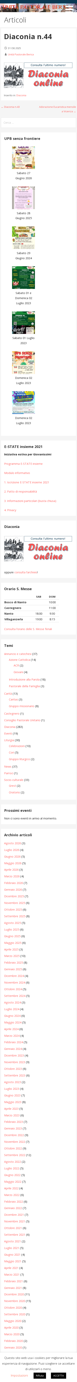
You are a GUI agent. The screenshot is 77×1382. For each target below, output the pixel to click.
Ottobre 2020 (13, 1307)
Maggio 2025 (12, 943)
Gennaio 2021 (13, 1288)
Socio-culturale (13, 780)
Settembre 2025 (14, 916)
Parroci (8, 773)
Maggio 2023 (12, 1102)
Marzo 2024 (12, 1036)
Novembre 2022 (14, 1142)
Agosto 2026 (12, 843)
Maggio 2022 (12, 1181)
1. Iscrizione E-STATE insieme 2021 (26, 482)
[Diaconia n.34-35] (38, 548)
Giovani (18, 672)
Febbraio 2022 (13, 1201)
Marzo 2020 (12, 1334)
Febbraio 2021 (13, 1281)
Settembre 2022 (14, 1155)
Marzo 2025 (12, 956)
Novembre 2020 (14, 1301)
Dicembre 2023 (14, 1055)
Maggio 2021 (12, 1261)
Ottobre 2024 (13, 989)
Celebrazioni (17, 746)
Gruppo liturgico (19, 759)
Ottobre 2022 (13, 1148)
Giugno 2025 (12, 936)
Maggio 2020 (12, 1321)
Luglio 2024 (11, 1009)
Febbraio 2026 (13, 883)
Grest (12, 786)
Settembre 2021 (14, 1234)
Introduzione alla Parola (24, 679)
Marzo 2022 (12, 1195)
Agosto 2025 (12, 923)
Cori (11, 752)
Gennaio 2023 (13, 1128)
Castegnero (11, 713)
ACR (16, 665)
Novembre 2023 (14, 1062)
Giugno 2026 (12, 856)
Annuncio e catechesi (17, 654)
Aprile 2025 (11, 949)
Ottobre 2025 (13, 909)
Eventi (8, 733)
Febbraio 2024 (13, 1042)
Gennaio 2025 (13, 969)
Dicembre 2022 (14, 1135)
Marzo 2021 (12, 1274)
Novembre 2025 (14, 903)
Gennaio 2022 (13, 1208)
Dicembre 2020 (14, 1294)
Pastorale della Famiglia (24, 686)
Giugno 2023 (12, 1095)
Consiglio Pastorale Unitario (22, 720)
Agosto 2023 (12, 1082)
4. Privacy (10, 510)
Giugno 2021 (12, 1254)
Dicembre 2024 (14, 976)
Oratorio (14, 792)
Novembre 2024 (14, 982)
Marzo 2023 (12, 1115)
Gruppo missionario (21, 706)
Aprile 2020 (11, 1327)
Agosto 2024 (12, 1002)
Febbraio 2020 (13, 1341)
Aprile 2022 (11, 1188)
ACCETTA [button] (58, 1375)
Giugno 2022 (12, 1175)
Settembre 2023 (14, 1075)
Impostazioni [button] (19, 1375)
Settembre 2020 (14, 1314)
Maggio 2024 (12, 1022)
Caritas (13, 699)
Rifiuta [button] (40, 1375)
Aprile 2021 (11, 1268)
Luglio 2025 (11, 929)
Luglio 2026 (11, 850)
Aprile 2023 (11, 1108)
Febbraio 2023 (13, 1122)
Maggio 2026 (12, 863)
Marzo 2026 (12, 876)
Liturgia (9, 740)
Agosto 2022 (12, 1162)
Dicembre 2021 (14, 1215)
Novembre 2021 (14, 1221)
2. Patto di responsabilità (20, 491)
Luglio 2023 (11, 1089)
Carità (8, 693)
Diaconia (21, 95)
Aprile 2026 (11, 869)
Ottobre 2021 (13, 1228)
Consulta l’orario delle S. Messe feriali (28, 629)
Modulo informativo (17, 473)
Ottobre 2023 (13, 1069)
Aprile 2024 (11, 1029)
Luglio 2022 (11, 1168)
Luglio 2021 (11, 1248)
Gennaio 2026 (13, 889)
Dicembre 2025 (14, 896)
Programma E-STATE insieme (23, 464)
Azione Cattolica (19, 660)
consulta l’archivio (25, 572)
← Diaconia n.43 (10, 107)
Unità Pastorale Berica (21, 54)
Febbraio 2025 (13, 962)
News (7, 766)
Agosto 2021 (12, 1241)
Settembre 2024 (14, 996)
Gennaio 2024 (13, 1049)
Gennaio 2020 (13, 1347)
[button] (70, 7)
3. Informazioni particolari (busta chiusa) (30, 501)
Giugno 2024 (12, 1016)
